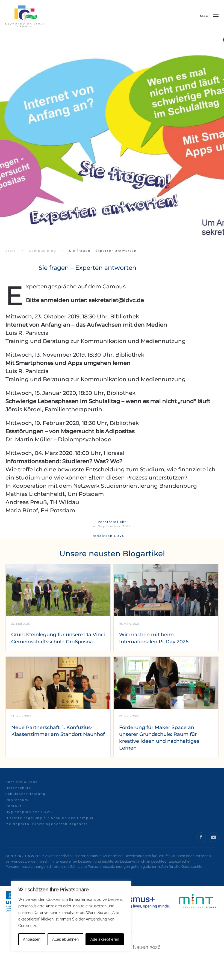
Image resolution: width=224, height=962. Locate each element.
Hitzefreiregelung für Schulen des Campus (49, 818)
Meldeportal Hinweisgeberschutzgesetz (46, 824)
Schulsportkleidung (25, 794)
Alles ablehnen (65, 939)
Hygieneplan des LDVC (28, 812)
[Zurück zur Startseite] (24, 16)
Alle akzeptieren (104, 939)
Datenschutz (18, 788)
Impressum (16, 800)
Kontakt (13, 806)
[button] (209, 16)
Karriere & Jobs (21, 782)
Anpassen (31, 939)
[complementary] (71, 916)
